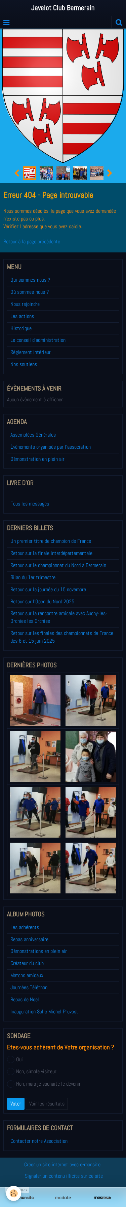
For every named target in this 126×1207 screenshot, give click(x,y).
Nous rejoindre (25, 304)
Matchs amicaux (26, 975)
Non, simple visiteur (36, 1071)
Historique (21, 328)
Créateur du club (27, 963)
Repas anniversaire (29, 939)
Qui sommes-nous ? (30, 279)
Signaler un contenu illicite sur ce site (64, 1175)
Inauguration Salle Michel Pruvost (44, 1011)
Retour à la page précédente (31, 241)
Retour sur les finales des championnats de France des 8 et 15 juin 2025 (61, 637)
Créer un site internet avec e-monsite (62, 1164)
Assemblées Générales (33, 434)
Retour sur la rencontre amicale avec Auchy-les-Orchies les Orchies (58, 617)
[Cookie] (13, 1193)
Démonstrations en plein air (38, 951)
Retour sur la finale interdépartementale (51, 553)
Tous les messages (30, 503)
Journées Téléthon (28, 987)
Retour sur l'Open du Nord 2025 (42, 601)
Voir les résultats (47, 1103)
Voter (15, 1103)
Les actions (22, 316)
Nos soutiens (23, 364)
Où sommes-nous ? (29, 291)
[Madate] (63, 1197)
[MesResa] (102, 1197)
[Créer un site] (24, 1197)
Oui (19, 1059)
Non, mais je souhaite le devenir (48, 1083)
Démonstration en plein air (37, 458)
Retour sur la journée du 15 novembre (48, 589)
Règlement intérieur (30, 352)
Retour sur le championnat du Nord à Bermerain (58, 565)
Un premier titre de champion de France (50, 541)
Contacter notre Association (39, 1140)
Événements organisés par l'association (50, 446)
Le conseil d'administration (38, 340)
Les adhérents (24, 927)
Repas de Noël (24, 999)
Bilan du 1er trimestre (32, 577)
